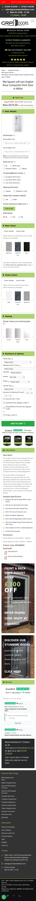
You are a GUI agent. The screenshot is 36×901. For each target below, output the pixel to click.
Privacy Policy (17, 885)
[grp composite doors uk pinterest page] (13, 896)
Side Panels (5, 817)
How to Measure (6, 830)
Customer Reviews (7, 836)
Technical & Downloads (8, 827)
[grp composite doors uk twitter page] (8, 896)
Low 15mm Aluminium (13, 183)
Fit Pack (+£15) (10, 415)
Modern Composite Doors (9, 783)
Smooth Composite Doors (9, 805)
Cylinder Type (7, 385)
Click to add (9, 209)
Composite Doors (13, 70)
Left (7, 199)
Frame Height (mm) (9, 148)
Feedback (4, 842)
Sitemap (4, 887)
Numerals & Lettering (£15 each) (13, 392)
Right (15, 199)
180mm (24, 168)
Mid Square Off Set (8, 72)
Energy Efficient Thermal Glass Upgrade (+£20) (18, 408)
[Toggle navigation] (32, 21)
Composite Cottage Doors (9, 799)
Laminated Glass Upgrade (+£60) (16, 403)
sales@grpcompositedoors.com (20, 748)
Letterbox (6, 372)
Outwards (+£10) (21, 191)
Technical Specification (15, 556)
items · (19, 15)
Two (22, 217)
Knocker (5, 376)
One (14, 217)
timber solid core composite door (16, 265)
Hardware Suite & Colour (11, 365)
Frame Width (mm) (9, 139)
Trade (3, 839)
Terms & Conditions (7, 885)
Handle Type (7, 358)
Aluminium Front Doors (8, 811)
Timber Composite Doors (9, 808)
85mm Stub (16, 166)
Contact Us (5, 845)
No (6, 166)
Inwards (8, 191)
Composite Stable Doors (8, 802)
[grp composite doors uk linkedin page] (19, 896)
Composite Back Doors (8, 796)
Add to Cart (17, 424)
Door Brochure (12, 551)
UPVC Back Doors (7, 814)
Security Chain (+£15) (13, 399)
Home (3, 70)
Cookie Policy (25, 885)
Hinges (5, 381)
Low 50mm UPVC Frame (13, 180)
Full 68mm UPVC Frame (13, 177)
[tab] (18, 111)
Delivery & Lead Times (8, 833)
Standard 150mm (11, 168)
